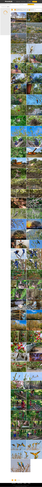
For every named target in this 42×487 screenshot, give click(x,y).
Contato (29, 483)
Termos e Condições (15, 485)
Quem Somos (14, 483)
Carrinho (19, 1)
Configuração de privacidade (26, 485)
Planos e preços (19, 483)
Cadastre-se (34, 1)
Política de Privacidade (20, 485)
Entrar (30, 1)
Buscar (30, 4)
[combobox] (13, 4)
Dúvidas (25, 483)
